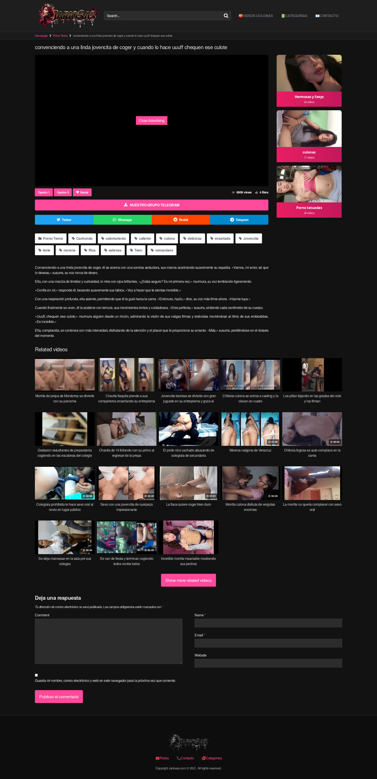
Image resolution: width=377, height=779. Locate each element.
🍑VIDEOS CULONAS (255, 15)
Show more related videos (188, 580)
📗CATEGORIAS (294, 15)
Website (201, 655)
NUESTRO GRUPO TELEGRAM (154, 204)
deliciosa (194, 238)
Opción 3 (63, 192)
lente (46, 250)
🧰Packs (162, 757)
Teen (138, 250)
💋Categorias (212, 757)
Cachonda (84, 238)
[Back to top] (365, 765)
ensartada (222, 238)
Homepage (41, 35)
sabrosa (114, 250)
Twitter (66, 219)
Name (200, 614)
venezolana (163, 250)
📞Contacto (185, 757)
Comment (42, 614)
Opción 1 (44, 192)
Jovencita (251, 238)
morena (69, 250)
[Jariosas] (67, 15)
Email (200, 635)
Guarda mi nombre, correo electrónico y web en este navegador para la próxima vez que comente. (105, 680)
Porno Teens (60, 35)
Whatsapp (125, 219)
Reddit (183, 219)
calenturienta (115, 238)
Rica (92, 250)
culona (169, 238)
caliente (144, 238)
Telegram (242, 219)
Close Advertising (152, 120)
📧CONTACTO (326, 15)
